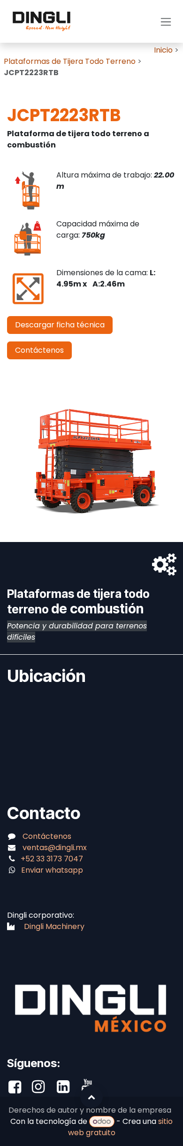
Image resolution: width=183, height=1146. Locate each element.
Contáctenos (39, 350)
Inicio (163, 50)
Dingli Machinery (54, 926)
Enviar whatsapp (52, 870)
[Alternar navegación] (166, 21)
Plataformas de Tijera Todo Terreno (70, 61)
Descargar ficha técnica (60, 324)
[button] (91, 1096)
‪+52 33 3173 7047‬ (53, 858)
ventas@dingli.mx (55, 847)
